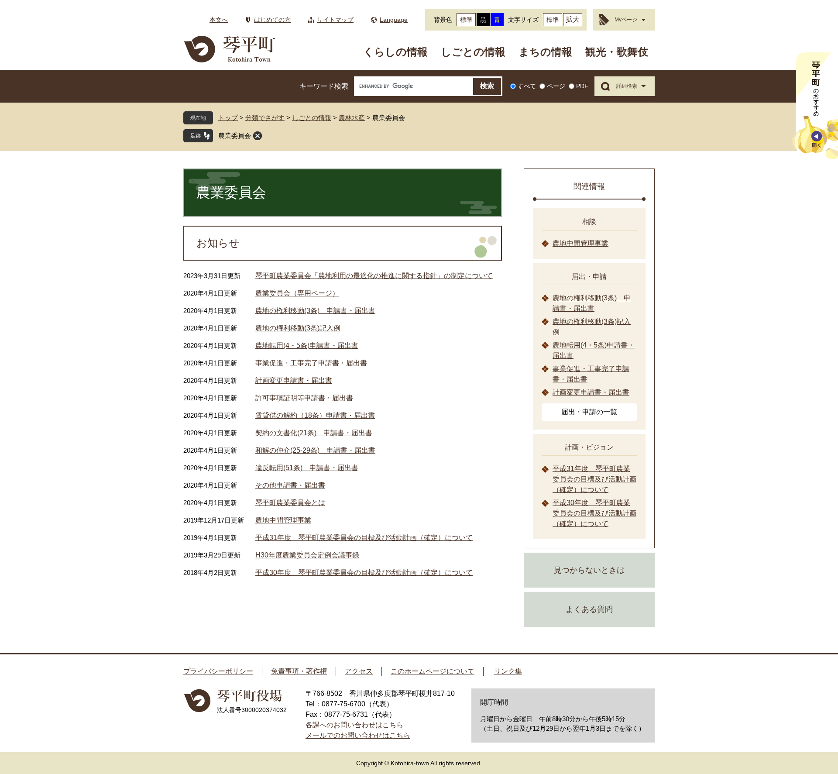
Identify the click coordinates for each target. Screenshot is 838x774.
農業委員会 (234, 135)
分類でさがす (265, 117)
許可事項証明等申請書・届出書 (304, 398)
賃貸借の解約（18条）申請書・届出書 (315, 415)
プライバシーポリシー (218, 671)
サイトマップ (335, 19)
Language (394, 19)
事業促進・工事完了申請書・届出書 (311, 363)
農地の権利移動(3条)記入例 (297, 328)
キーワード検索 (323, 86)
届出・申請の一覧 (589, 412)
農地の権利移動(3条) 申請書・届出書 (315, 310)
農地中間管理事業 (283, 520)
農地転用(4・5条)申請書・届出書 (306, 345)
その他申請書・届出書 (290, 485)
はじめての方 (272, 19)
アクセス (359, 671)
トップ (228, 117)
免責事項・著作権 (299, 671)
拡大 (573, 19)
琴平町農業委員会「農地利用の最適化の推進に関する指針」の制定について (374, 275)
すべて (527, 86)
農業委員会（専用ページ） (297, 293)
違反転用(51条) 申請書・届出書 (306, 467)
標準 (466, 19)
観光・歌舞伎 (616, 52)
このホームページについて (432, 671)
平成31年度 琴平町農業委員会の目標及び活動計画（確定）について (364, 537)
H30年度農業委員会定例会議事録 (307, 555)
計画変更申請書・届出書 (293, 380)
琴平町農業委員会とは (290, 502)
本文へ (219, 19)
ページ (556, 86)
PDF (582, 86)
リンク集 (508, 671)
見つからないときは (589, 570)
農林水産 (352, 117)
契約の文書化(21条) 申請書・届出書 (313, 433)
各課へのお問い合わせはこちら (354, 725)
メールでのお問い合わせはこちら (358, 735)
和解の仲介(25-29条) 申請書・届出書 (315, 450)
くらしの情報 (395, 52)
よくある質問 (589, 609)
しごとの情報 (473, 52)
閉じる (257, 135)
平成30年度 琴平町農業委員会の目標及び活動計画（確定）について (364, 572)
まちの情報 (545, 52)
